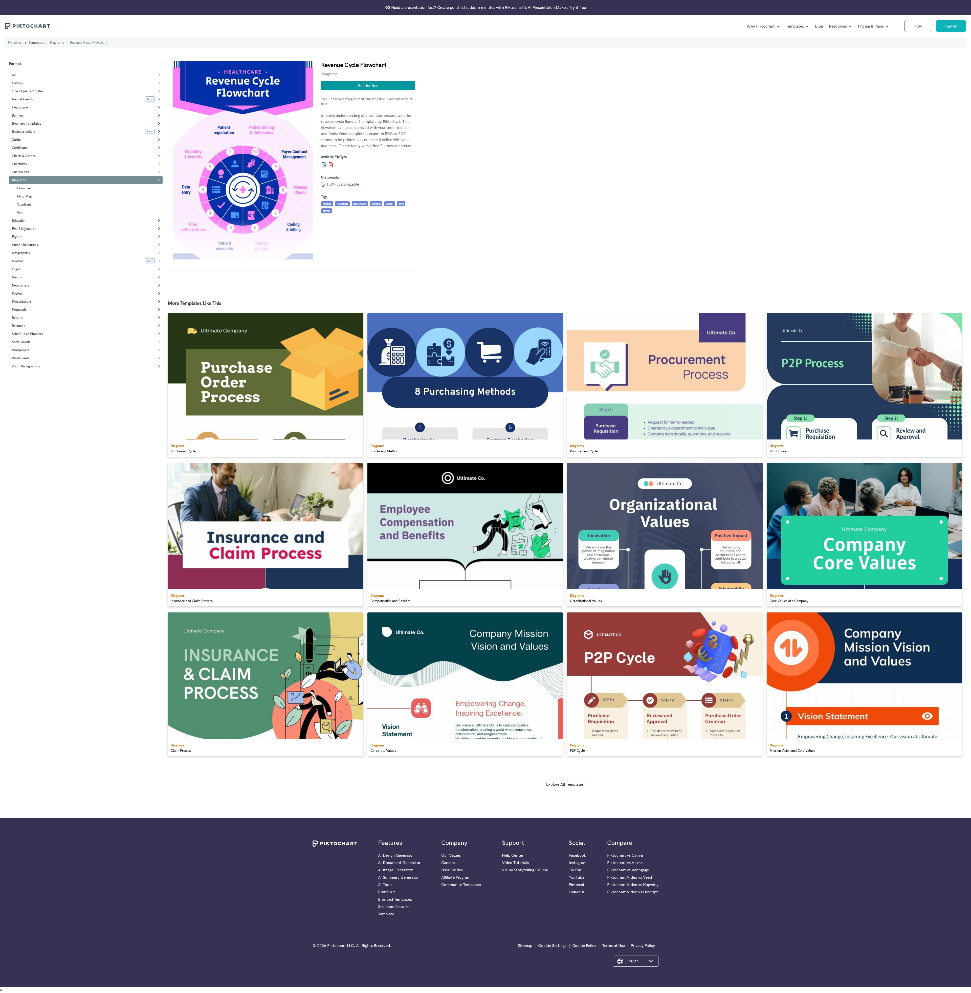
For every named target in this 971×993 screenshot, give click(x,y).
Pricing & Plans (871, 26)
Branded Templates (395, 899)
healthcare (359, 204)
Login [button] (918, 26)
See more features (393, 906)
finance (327, 204)
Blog (819, 26)
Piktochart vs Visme (625, 862)
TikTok (575, 869)
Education (19, 220)
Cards (16, 140)
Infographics (21, 253)
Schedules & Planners (27, 334)
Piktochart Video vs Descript (632, 891)
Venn (20, 212)
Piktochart (15, 42)
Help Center (512, 855)
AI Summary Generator (398, 877)
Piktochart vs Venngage (628, 869)
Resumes (18, 326)
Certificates (20, 148)
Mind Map (24, 196)
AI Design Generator (396, 855)
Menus (17, 277)
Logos (16, 269)
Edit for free (368, 85)
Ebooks (17, 83)
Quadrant (24, 204)
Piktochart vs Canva (625, 855)
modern (376, 204)
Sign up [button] (951, 26)
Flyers (16, 237)
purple (326, 211)
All (14, 75)
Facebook (577, 855)
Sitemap (525, 945)
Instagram (577, 862)
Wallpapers (20, 350)
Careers (448, 862)
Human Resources (25, 245)
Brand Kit (386, 891)
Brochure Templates (26, 123)
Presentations (22, 301)
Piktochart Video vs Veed (629, 877)
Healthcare (20, 107)
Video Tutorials (515, 862)
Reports (17, 318)
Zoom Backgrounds (26, 366)
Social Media (21, 342)
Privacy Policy (643, 945)
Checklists (19, 164)
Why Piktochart (761, 26)
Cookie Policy (584, 945)
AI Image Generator (395, 869)
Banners (18, 115)
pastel (389, 204)
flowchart (342, 204)
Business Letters (23, 131)
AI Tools (385, 884)
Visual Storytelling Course (525, 869)
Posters (17, 293)
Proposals (19, 309)
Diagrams (57, 42)
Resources (838, 26)
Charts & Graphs (24, 156)
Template (386, 913)
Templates (795, 26)
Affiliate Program (455, 877)
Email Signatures (24, 229)
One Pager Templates (27, 91)
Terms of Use (613, 945)
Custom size (20, 172)
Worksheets (20, 358)
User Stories (452, 869)
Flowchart (24, 188)
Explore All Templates (565, 784)
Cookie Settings (552, 945)
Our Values (451, 855)
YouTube (576, 877)
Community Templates (461, 884)
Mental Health (22, 99)
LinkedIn (576, 891)
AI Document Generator (399, 862)
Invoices (18, 261)
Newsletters (20, 285)
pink (401, 204)
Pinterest (576, 884)
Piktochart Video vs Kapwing (632, 884)
